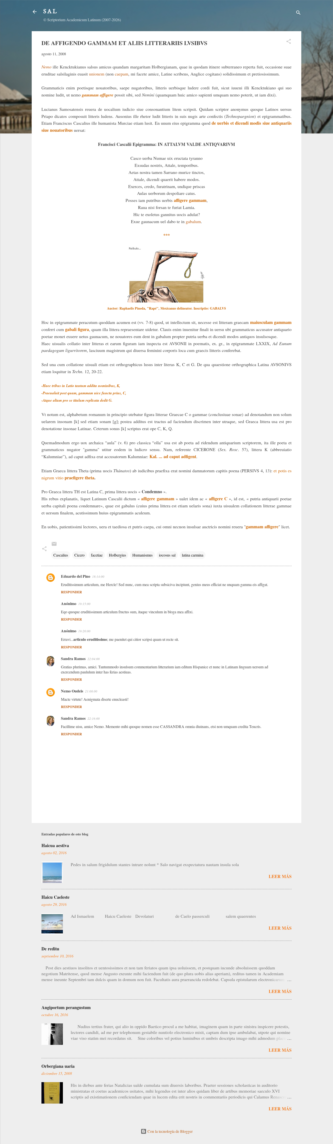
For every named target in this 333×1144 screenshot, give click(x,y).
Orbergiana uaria (58, 1066)
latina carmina (192, 555)
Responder (71, 592)
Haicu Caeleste (55, 897)
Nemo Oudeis (72, 691)
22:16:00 (94, 718)
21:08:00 (91, 691)
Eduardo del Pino (75, 576)
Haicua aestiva (55, 845)
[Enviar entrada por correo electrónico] (54, 545)
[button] (289, 42)
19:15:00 (84, 604)
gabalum (193, 221)
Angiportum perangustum (66, 1007)
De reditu (50, 948)
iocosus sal (167, 555)
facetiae (97, 555)
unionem (97, 74)
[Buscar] (298, 13)
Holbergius (117, 555)
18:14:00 (98, 576)
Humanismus (142, 555)
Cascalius (60, 555)
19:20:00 (84, 631)
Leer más (280, 876)
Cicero (79, 555)
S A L (50, 11)
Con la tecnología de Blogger (170, 1131)
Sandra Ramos (73, 658)
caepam (121, 74)
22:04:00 (94, 659)
